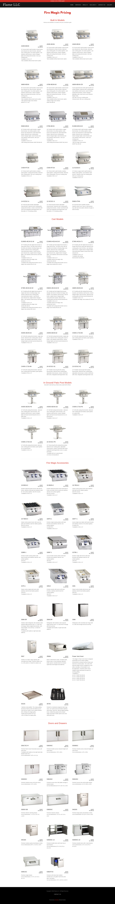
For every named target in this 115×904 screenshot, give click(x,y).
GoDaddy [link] (57, 899)
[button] (85, 5)
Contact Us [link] (101, 4)
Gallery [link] (109, 4)
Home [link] (71, 4)
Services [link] (78, 4)
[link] (22, 5)
